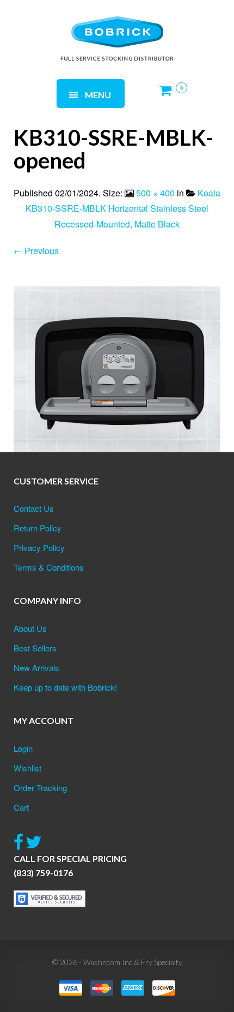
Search (147, 26)
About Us (30, 628)
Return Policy (37, 528)
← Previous (36, 250)
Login (23, 748)
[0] (168, 95)
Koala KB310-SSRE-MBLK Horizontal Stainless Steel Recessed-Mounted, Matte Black (123, 209)
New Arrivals (36, 667)
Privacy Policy (39, 547)
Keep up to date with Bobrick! (65, 687)
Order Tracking (40, 787)
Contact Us (34, 508)
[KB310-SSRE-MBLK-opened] (117, 368)
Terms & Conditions (49, 567)
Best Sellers (35, 648)
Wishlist (27, 768)
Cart (21, 807)
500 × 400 (155, 193)
